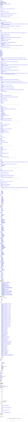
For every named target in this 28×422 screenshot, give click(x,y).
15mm (5, 27)
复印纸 (2, 208)
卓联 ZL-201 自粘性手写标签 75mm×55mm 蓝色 (5, 324)
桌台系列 (1, 123)
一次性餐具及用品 (3, 235)
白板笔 (1, 51)
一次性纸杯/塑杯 (2, 86)
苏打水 (4, 172)
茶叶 (0, 173)
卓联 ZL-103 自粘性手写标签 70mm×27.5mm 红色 (6, 304)
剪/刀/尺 (24, 73)
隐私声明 (8, 405)
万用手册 (9, 61)
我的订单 (3, 2)
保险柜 (3, 130)
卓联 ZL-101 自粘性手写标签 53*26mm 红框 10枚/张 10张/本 (7, 355)
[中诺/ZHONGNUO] (4, 158)
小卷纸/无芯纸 (4, 89)
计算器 (26, 73)
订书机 (4, 73)
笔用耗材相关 (1, 52)
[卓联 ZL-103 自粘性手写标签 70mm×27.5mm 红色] (6, 303)
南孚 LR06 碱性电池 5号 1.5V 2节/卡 (4, 284)
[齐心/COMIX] (17, 158)
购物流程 (2, 405)
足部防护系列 (2, 244)
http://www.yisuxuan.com (5, 297)
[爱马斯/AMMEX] (4, 121)
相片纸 (8, 13)
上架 (1, 298)
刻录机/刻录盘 (2, 242)
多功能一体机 (1, 35)
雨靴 (3, 107)
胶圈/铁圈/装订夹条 (17, 45)
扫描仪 (1, 41)
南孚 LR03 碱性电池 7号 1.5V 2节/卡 (4, 289)
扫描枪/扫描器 (11, 42)
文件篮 (16, 73)
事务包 (1, 50)
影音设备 (1, 152)
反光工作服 (6, 118)
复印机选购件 (11, 37)
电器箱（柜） (9, 187)
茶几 (2, 127)
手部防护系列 (1, 108)
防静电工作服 (10, 118)
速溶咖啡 (10, 175)
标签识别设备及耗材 (2, 43)
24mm (7, 27)
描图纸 (9, 16)
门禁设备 (7, 40)
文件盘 (2, 73)
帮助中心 (5, 2)
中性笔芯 (23, 59)
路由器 (2, 101)
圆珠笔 (2, 59)
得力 (5, 149)
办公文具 (1, 49)
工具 (0, 180)
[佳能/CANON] (1, 75)
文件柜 (3, 73)
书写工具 (5, 71)
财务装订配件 (14, 45)
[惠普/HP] (1, 48)
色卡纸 (16, 13)
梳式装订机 (22, 45)
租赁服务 (1, 166)
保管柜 (6, 130)
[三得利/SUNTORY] (14, 178)
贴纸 (6, 71)
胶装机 (20, 45)
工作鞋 (4, 107)
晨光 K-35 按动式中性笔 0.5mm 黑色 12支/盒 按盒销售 (6, 291)
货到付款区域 (2, 407)
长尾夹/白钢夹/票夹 (22, 73)
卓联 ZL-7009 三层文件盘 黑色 (4, 346)
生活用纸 (2, 236)
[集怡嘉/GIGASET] (6, 158)
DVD (1, 103)
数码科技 (1, 143)
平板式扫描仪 (2, 42)
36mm (8, 27)
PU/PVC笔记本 (4, 61)
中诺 (1, 149)
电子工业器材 (4, 187)
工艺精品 (1, 144)
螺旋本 (2, 61)
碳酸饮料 (6, 175)
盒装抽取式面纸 (11, 89)
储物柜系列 (1, 128)
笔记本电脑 (5, 95)
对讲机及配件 (1, 150)
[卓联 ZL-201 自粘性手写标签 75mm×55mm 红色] (6, 325)
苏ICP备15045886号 (11, 419)
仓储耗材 (2, 278)
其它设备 (1, 46)
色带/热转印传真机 (5, 34)
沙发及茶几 (2, 252)
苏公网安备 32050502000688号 (16, 419)
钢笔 (17, 59)
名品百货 (2, 259)
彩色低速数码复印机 (3, 37)
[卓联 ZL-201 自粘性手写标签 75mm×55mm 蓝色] (6, 323)
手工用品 (2, 71)
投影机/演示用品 (2, 38)
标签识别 (1, 62)
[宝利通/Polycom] (1, 158)
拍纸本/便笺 (1, 53)
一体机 (11, 95)
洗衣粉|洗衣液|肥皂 (3, 79)
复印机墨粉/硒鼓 (2, 23)
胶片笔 (20, 59)
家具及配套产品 (2, 131)
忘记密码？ (7, 386)
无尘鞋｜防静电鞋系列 (2, 114)
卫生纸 (9, 89)
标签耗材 (6, 184)
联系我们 (10, 407)
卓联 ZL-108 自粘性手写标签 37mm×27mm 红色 (5, 313)
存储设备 (1, 99)
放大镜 (7, 65)
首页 (1, 190)
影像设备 (2, 265)
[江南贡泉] (1, 178)
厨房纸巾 (8, 89)
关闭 (0, 381)
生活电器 (1, 160)
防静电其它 (1, 119)
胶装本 (1, 56)
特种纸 (2, 211)
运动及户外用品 (2, 90)
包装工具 (2, 184)
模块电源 (23, 187)
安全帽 (2, 110)
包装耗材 (4, 184)
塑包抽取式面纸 (15, 89)
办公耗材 (2, 197)
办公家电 (1, 159)
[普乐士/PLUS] (4, 75)
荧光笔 (4, 59)
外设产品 (2, 240)
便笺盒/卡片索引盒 (13, 73)
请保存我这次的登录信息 (3, 386)
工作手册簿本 (1, 54)
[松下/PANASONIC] (9, 48)
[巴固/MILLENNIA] (6, 121)
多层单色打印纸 (10, 13)
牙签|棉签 (12, 86)
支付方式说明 (8, 407)
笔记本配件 (15, 61)
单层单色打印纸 (6, 13)
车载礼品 (5, 142)
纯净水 (3, 172)
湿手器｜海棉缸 (2, 65)
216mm (3, 10)
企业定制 (2, 258)
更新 (1, 300)
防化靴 (5, 107)
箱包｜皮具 (2, 142)
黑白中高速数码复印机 (19, 37)
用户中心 (1, 2)
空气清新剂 (9, 79)
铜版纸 (5, 16)
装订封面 (9, 45)
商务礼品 (1, 135)
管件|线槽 (18, 187)
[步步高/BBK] (9, 158)
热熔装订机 (5, 45)
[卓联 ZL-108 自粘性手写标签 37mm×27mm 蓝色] (6, 314)
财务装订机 (11, 45)
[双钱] (17, 121)
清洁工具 (1, 80)
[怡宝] (11, 178)
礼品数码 (7, 142)
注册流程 (6, 405)
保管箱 (4, 130)
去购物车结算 (1, 4)
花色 (1, 113)
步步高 (4, 149)
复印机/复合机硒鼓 (8, 24)
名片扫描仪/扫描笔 (8, 42)
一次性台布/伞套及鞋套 (7, 86)
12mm (3, 27)
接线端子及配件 (20, 187)
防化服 (2, 118)
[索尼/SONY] (14, 158)
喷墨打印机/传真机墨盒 (3, 22)
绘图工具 (16, 59)
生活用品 (1, 76)
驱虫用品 (11, 79)
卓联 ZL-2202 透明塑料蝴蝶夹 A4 (4, 353)
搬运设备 (8, 184)
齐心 (6, 149)
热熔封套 (8, 45)
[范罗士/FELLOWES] (11, 48)
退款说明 (7, 412)
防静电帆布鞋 (2, 115)
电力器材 (2, 187)
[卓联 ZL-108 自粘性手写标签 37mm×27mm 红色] (6, 312)
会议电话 (1, 151)
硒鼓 (1, 213)
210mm (2, 10)
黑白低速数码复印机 (15, 37)
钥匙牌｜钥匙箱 (8, 68)
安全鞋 (2, 107)
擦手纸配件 (20, 89)
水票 (7, 172)
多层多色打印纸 (2, 13)
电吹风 (4, 165)
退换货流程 (9, 412)
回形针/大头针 (9, 73)
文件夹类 (1, 57)
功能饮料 (11, 175)
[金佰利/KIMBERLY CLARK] (11, 121)
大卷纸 (6, 89)
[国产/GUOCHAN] (1, 134)
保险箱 (2, 130)
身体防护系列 (2, 248)
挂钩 (2, 68)
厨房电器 (1, 163)
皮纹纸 (3, 16)
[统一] (17, 178)
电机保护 (7, 187)
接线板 (27, 187)
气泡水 (6, 172)
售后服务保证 (5, 412)
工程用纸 (2, 16)
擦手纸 (2, 89)
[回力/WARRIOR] (19, 121)
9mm (2, 27)
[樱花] (14, 75)
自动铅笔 (19, 59)
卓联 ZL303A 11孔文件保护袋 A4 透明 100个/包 (5, 344)
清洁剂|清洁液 (6, 79)
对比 (1, 307)
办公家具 (1, 122)
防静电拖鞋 (5, 115)
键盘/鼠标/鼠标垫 (3, 98)
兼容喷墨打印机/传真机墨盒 (8, 22)
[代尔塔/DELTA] (1, 121)
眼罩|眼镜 (4, 110)
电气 (1, 279)
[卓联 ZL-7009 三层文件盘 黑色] (4, 345)
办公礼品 (1, 136)
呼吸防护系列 (1, 111)
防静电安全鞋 (7, 115)
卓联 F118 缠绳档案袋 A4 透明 (4, 335)
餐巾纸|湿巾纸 (22, 89)
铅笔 (3, 59)
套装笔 (10, 59)
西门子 (3, 149)
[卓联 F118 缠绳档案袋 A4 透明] (4, 334)
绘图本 (13, 61)
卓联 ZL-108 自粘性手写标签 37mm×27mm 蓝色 (5, 315)
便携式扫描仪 (14, 42)
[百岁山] (4, 178)
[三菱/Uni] (9, 75)
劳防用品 (2, 201)
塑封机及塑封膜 (2, 45)
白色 (2, 113)
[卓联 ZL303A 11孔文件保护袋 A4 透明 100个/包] (6, 343)
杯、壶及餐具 (1, 87)
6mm (1, 27)
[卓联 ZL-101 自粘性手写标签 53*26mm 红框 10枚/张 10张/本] (7, 354)
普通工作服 (4, 118)
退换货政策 (2, 412)
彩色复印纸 (1, 14)
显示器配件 (6, 98)
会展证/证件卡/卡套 (5, 68)
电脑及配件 (2, 199)
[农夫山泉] (6, 178)
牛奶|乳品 (13, 175)
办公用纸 (1, 207)
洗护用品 (1, 84)
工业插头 (16, 187)
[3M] (6, 75)
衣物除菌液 (17, 79)
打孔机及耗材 (7, 73)
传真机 (2, 218)
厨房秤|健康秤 (2, 165)
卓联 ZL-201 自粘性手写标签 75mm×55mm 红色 (5, 326)
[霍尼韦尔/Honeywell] (14, 121)
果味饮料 (8, 175)
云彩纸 (6, 16)
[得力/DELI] (4, 48)
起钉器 (19, 73)
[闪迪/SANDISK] (11, 158)
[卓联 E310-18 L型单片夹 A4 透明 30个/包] (5, 336)
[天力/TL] (9, 134)
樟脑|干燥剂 (15, 79)
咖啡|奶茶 (2, 175)
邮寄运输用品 (1, 66)
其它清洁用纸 (4, 113)
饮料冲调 (2, 274)
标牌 (1, 68)
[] (1, 1)
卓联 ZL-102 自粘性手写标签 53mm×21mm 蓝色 (5, 322)
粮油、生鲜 (1, 176)
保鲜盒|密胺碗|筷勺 (2, 77)
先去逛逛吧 (1, 373)
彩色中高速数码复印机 (7, 37)
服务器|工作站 (9, 95)
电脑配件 (1, 96)
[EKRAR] (6, 134)
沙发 (1, 127)
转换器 (3, 101)
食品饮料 (1, 271)
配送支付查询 (5, 407)
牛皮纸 (8, 16)
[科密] (14, 48)
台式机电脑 (2, 95)
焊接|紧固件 (1, 185)
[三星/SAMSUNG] (6, 48)
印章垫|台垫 (5, 65)
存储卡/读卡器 (2, 266)
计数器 (18, 73)
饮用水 (2, 273)
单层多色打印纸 (13, 13)
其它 (1, 83)
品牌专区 (2, 191)
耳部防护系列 (1, 116)
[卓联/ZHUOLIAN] (19, 75)
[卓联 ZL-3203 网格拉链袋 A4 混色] (4, 332)
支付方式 (4, 405)
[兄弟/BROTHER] (17, 48)
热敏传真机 (8, 34)
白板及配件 (1, 69)
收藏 (2, 307)
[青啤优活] (9, 178)
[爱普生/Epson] (19, 48)
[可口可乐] (19, 178)
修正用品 (14, 59)
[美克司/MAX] (17, 75)
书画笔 (8, 59)
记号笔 (5, 59)
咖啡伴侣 (4, 175)
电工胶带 (11, 187)
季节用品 (13, 79)
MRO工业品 (1, 179)
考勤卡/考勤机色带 (4, 40)
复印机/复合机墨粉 (4, 24)
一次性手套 (10, 86)
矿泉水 (2, 172)
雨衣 (7, 118)
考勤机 (2, 40)
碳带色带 (1, 25)
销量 (1, 299)
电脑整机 (2, 239)
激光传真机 (2, 34)
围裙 (8, 118)
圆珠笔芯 (25, 59)
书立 (15, 73)
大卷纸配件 (18, 89)
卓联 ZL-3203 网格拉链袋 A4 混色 (4, 333)
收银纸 (1, 11)
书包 (3, 71)
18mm (6, 27)
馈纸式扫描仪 (5, 42)
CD (2, 103)
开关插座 (25, 187)
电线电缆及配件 (13, 187)
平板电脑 (7, 95)
